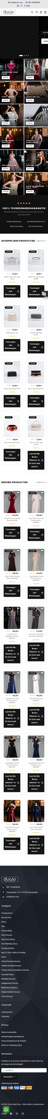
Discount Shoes (7, 974)
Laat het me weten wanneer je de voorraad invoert (34, 460)
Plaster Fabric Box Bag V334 (12, 278)
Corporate (5, 1016)
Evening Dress (7, 913)
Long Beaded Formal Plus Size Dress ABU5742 (12, 765)
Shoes (3, 922)
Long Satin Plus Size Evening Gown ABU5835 (12, 700)
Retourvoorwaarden (9, 1032)
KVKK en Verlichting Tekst (11, 1045)
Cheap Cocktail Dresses (10, 992)
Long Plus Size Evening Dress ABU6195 (12, 519)
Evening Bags (6, 931)
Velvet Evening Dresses (10, 961)
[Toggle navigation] (45, 12)
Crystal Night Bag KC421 (36, 334)
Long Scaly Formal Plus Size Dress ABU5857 (36, 635)
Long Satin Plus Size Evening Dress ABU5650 (12, 829)
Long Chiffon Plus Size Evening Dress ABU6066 (36, 520)
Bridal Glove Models (9, 988)
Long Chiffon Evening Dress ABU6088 (12, 577)
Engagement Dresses (9, 983)
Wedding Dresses (8, 979)
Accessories (6, 917)
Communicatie (6, 1012)
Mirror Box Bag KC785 (12, 442)
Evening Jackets (7, 948)
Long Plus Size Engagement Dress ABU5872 (12, 636)
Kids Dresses (6, 935)
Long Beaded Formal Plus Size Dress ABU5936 (36, 578)
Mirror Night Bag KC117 (36, 389)
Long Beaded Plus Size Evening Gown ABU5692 (36, 765)
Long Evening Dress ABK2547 (36, 699)
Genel (3, 957)
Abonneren (8, 1077)
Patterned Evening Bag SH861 (36, 278)
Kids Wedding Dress (9, 944)
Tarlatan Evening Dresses (11, 966)
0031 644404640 (34, 2)
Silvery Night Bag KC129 (12, 389)
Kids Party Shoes (8, 939)
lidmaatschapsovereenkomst (12, 1036)
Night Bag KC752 (12, 333)
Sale (3, 926)
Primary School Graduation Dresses (15, 970)
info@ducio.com (16, 2)
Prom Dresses (7, 996)
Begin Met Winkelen (12, 41)
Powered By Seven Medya (11, 1107)
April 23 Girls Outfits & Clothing (13, 953)
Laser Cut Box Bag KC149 (36, 443)
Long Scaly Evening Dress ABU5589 (36, 828)
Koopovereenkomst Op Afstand (13, 1041)
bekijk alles (41, 241)
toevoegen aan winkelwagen (10, 291)
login (28, 6)
